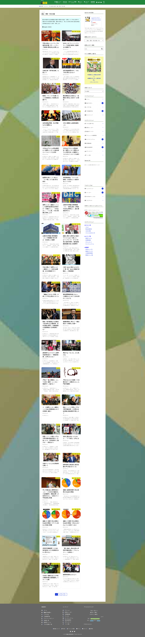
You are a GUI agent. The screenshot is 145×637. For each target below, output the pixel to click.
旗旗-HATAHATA (69, 634)
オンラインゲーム (90, 139)
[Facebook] (96, 2)
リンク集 (88, 155)
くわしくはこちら (94, 81)
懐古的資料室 (89, 147)
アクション (67, 610)
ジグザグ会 (88, 107)
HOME (42, 6)
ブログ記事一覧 (90, 123)
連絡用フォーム (47, 622)
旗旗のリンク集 (89, 255)
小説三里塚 (88, 231)
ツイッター (88, 192)
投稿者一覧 (46, 620)
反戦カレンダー (89, 127)
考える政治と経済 (52, 6)
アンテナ (67, 616)
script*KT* (102, 616)
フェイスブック (89, 188)
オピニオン (46, 6)
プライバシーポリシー (49, 618)
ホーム (87, 99)
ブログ (87, 227)
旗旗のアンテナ (90, 131)
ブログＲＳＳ (89, 200)
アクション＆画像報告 (91, 135)
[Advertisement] (94, 174)
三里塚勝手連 (89, 111)
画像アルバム (89, 238)
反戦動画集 (88, 143)
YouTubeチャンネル (90, 196)
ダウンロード (89, 151)
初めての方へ (89, 103)
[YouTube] (101, 2)
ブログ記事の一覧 (48, 624)
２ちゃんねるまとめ (90, 232)
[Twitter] (99, 2)
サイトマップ (89, 115)
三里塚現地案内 (89, 253)
